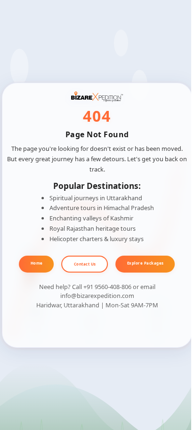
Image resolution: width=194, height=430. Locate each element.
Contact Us (85, 263)
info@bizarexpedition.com (97, 295)
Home (37, 263)
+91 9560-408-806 (107, 286)
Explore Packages (145, 263)
